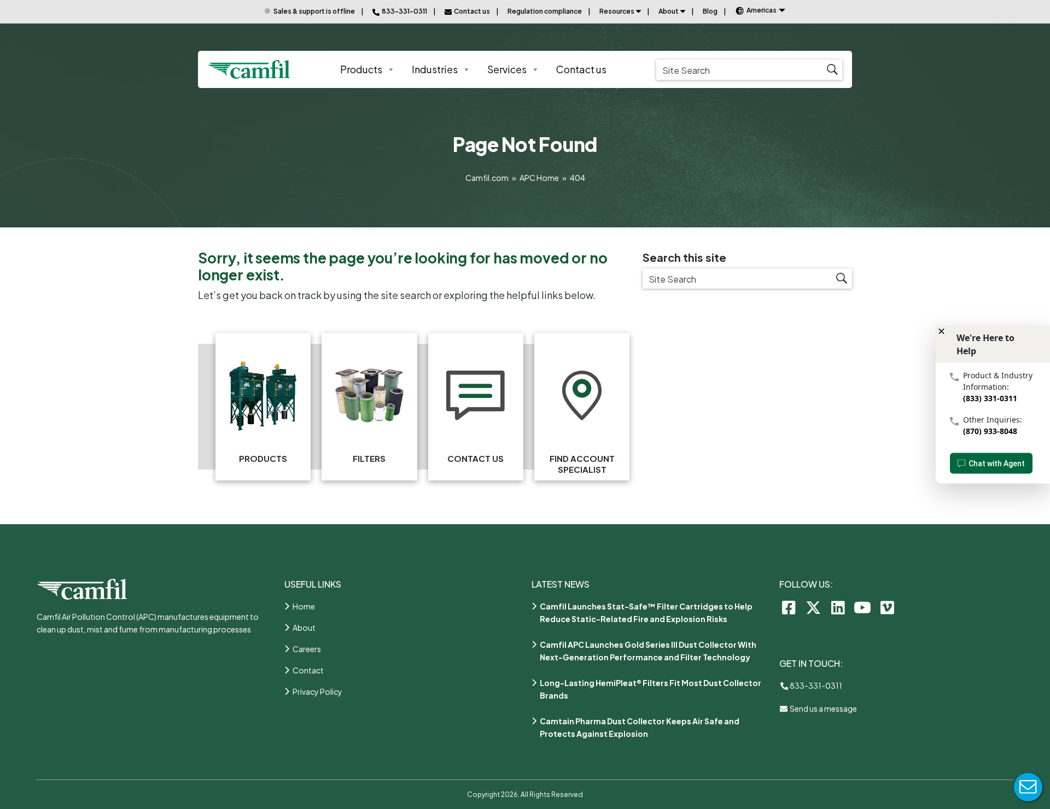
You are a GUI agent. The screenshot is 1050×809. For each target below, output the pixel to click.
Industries (435, 69)
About (668, 11)
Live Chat (1028, 787)
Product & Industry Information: (997, 381)
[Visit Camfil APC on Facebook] (788, 607)
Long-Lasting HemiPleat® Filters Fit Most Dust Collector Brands (650, 689)
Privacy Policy (317, 691)
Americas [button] (761, 10)
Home (304, 606)
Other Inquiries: (992, 419)
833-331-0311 (815, 685)
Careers (307, 649)
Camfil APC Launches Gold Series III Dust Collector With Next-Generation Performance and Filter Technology (648, 651)
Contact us (581, 69)
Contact (308, 670)
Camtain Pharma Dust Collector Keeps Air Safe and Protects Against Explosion (639, 727)
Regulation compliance (545, 11)
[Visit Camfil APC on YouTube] (862, 607)
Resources (616, 11)
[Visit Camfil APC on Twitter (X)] (813, 607)
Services (507, 69)
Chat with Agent (997, 463)
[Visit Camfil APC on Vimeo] (887, 607)
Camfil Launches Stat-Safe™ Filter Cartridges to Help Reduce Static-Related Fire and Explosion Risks (646, 612)
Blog (710, 11)
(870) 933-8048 (990, 431)
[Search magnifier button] (832, 70)
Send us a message (823, 708)
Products (361, 69)
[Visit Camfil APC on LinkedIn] (838, 607)
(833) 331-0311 (990, 398)
